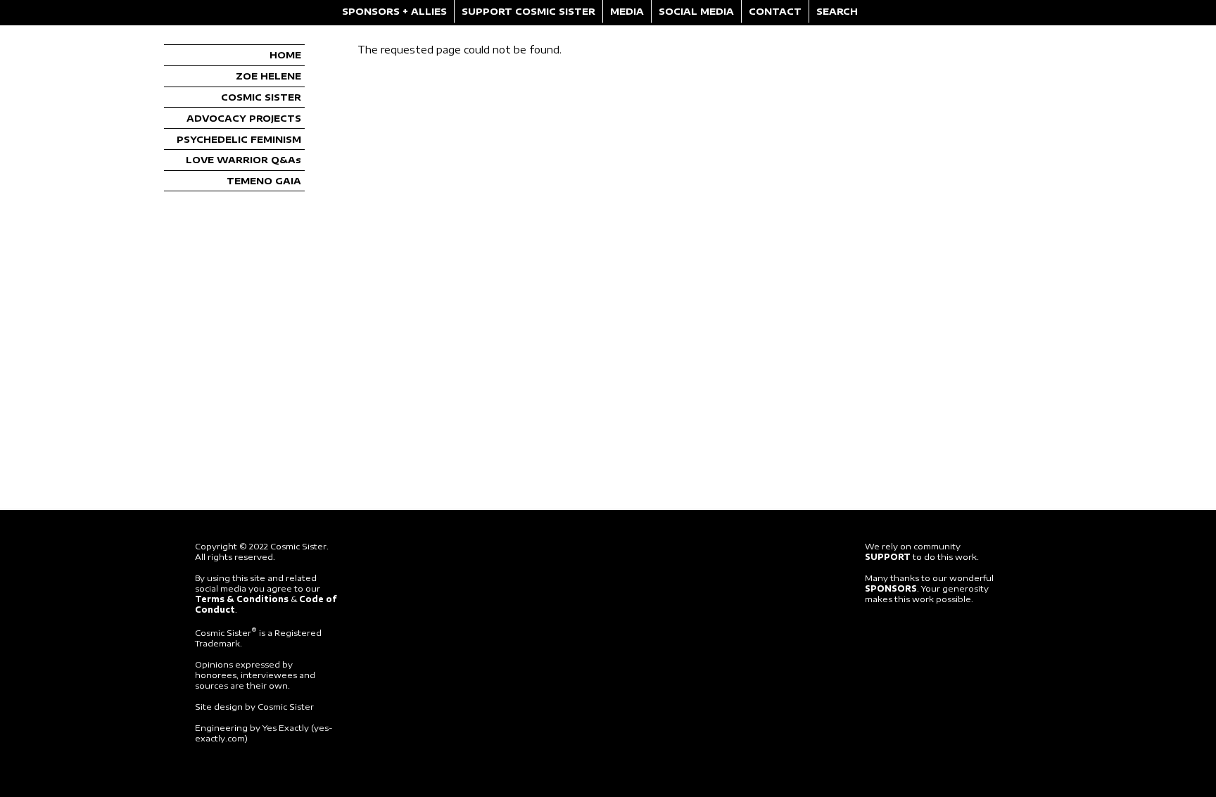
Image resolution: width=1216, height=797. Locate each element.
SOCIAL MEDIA (696, 11)
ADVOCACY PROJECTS (243, 118)
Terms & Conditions (242, 599)
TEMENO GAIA (264, 180)
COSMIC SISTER (261, 97)
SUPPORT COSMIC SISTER (528, 11)
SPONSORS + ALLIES (394, 11)
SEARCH (837, 11)
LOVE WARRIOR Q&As (243, 159)
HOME (285, 54)
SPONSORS (891, 588)
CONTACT (775, 11)
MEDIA (627, 11)
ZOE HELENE (268, 76)
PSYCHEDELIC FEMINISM (239, 139)
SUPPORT (888, 556)
